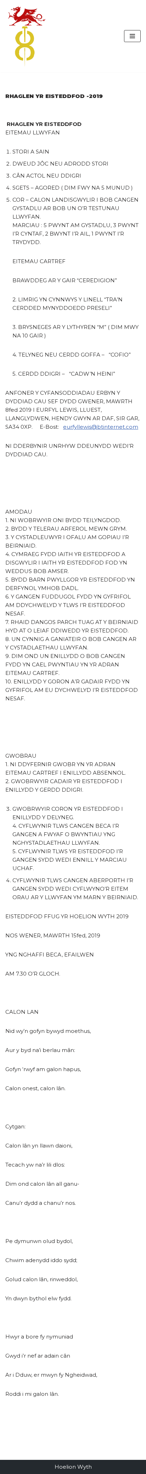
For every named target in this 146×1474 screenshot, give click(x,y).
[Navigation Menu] (132, 36)
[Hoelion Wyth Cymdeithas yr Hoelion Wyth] (26, 36)
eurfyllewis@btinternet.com (100, 426)
